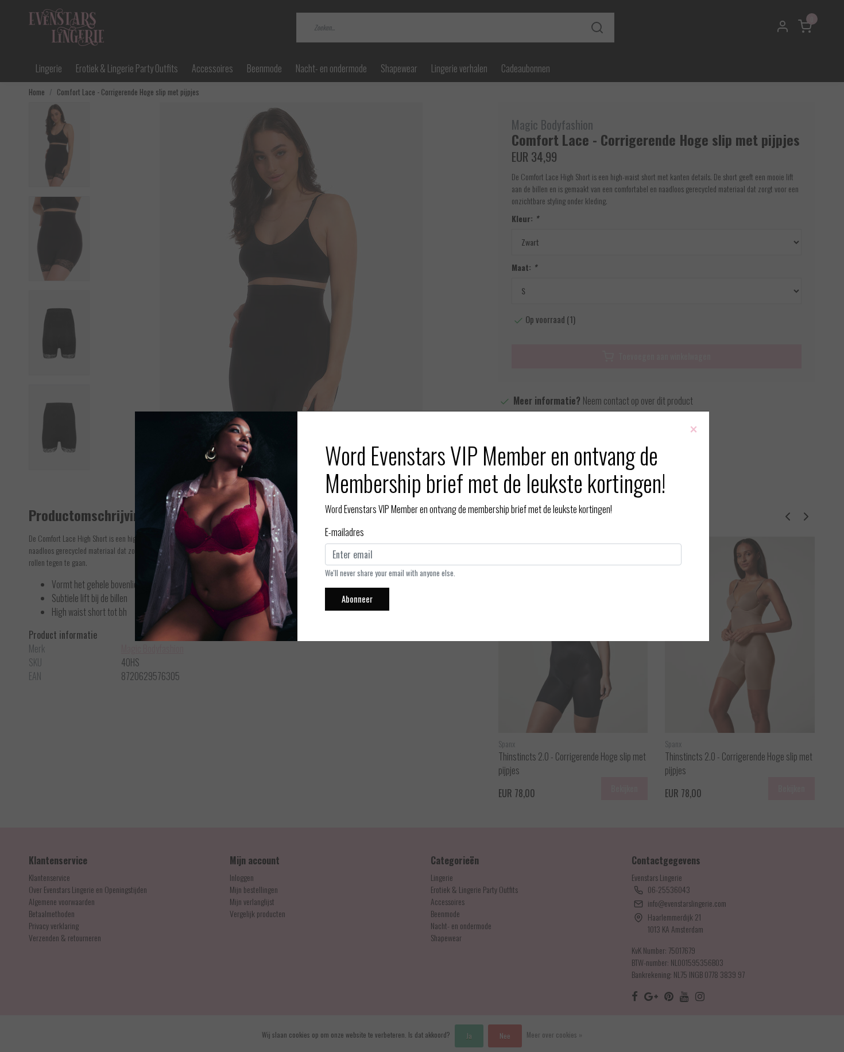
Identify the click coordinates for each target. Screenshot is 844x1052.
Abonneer (357, 599)
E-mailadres (344, 532)
